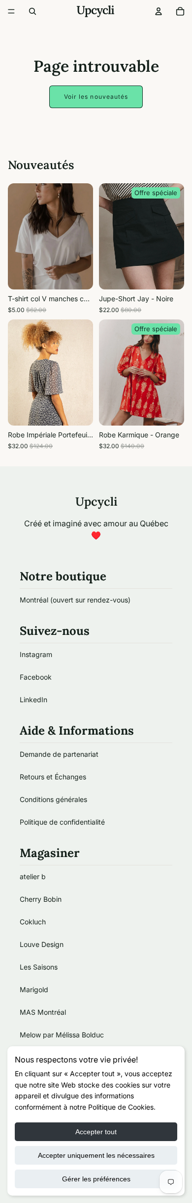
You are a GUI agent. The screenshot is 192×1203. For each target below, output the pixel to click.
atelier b (33, 876)
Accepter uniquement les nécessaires (96, 1155)
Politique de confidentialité (62, 822)
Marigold (34, 989)
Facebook (36, 677)
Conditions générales (53, 799)
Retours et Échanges (53, 777)
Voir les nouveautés (96, 96)
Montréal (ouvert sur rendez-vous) (75, 600)
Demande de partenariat (59, 754)
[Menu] (11, 11)
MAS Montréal (43, 1012)
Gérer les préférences (96, 1179)
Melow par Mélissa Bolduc (62, 1035)
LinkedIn (33, 699)
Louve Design (42, 944)
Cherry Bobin (41, 899)
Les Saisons (39, 967)
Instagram (36, 654)
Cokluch (33, 921)
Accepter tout (96, 1132)
